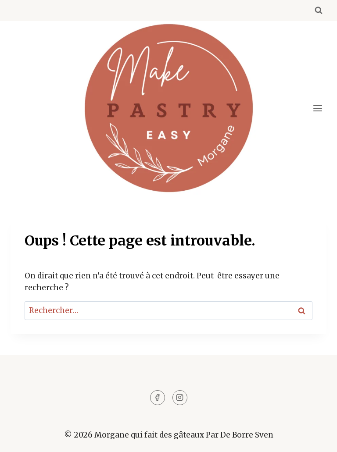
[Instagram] (179, 397)
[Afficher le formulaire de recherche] (318, 10)
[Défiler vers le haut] (315, 439)
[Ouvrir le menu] (317, 108)
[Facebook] (157, 397)
